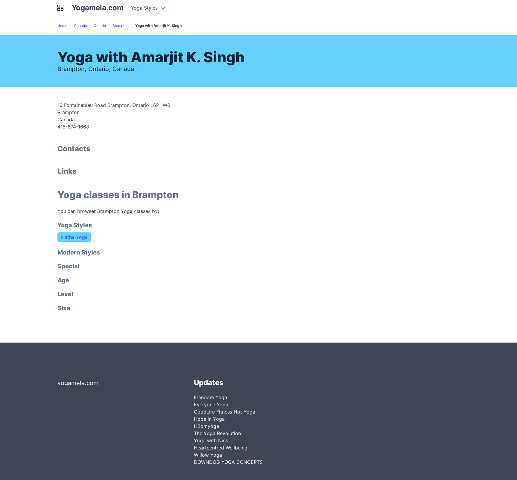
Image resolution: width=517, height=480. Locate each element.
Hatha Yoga (74, 237)
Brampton (120, 25)
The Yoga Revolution (217, 433)
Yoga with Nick (211, 440)
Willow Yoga (208, 455)
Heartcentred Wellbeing (220, 448)
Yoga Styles (144, 8)
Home (62, 25)
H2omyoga (206, 426)
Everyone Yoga (211, 405)
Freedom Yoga (210, 397)
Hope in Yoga (209, 419)
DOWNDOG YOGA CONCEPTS (228, 462)
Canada (80, 25)
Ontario (100, 25)
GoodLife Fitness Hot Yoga (224, 412)
